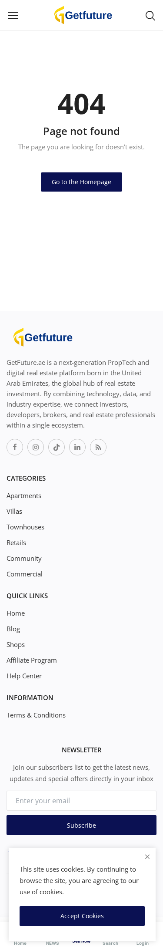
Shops (16, 644)
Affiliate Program (32, 660)
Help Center (24, 675)
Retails (16, 542)
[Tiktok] (56, 447)
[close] (147, 856)
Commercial (25, 573)
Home (16, 613)
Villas (14, 511)
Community (24, 558)
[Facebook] (15, 447)
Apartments (24, 495)
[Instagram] (35, 447)
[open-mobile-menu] (13, 15)
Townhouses (25, 526)
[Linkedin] (77, 447)
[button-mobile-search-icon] (150, 15)
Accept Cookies (82, 916)
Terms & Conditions (36, 715)
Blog (13, 628)
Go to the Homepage (81, 182)
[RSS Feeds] (98, 447)
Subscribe (81, 825)
